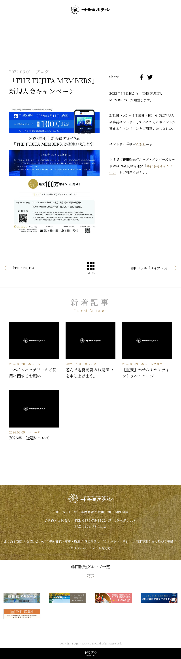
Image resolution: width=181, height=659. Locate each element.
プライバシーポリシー (116, 541)
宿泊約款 (90, 541)
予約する (90, 653)
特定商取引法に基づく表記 (154, 541)
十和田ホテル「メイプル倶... (148, 268)
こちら (141, 144)
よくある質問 (13, 541)
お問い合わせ (35, 541)
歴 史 (91, 15)
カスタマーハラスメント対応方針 (91, 548)
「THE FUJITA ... (25, 268)
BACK (90, 272)
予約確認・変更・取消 (64, 541)
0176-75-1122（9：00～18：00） (109, 520)
